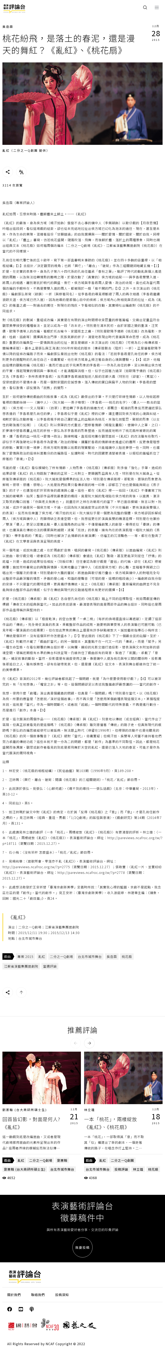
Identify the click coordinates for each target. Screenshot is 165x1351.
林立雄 (89, 1110)
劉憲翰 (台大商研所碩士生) (24, 1110)
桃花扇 (127, 956)
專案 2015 (25, 956)
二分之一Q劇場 (61, 956)
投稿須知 (62, 1294)
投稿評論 (121, 1169)
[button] (75, 1043)
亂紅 (41, 956)
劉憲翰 (62, 1160)
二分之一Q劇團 (122, 1160)
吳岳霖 (7, 26)
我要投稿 (82, 1247)
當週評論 (50, 966)
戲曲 (7, 956)
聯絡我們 (38, 1294)
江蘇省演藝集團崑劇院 (21, 966)
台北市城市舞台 (90, 956)
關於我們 (14, 1294)
